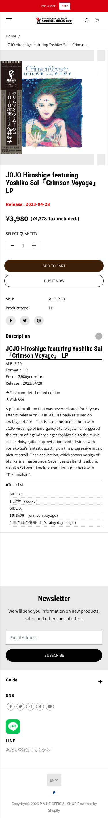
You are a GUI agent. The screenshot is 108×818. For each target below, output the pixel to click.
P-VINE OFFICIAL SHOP (58, 803)
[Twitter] (25, 320)
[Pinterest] (39, 320)
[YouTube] (50, 706)
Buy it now (54, 280)
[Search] (87, 20)
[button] (9, 20)
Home (11, 36)
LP (51, 307)
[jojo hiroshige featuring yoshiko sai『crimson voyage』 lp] (47, 107)
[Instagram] (30, 706)
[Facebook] (11, 320)
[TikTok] (40, 706)
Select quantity (21, 233)
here (65, 6)
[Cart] (97, 20)
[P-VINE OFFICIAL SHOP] (54, 20)
